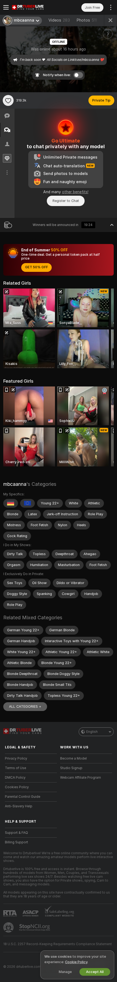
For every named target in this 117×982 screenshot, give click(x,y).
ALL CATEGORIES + (25, 706)
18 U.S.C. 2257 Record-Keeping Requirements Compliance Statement (57, 944)
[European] (27, 503)
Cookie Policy (76, 962)
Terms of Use (15, 768)
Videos (59, 20)
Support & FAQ (16, 833)
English (92, 732)
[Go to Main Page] (35, 7)
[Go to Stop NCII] (35, 927)
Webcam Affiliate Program (80, 777)
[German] (10, 503)
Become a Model (73, 758)
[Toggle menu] (6, 7)
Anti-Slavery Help (18, 806)
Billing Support (16, 842)
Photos (86, 20)
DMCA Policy (15, 777)
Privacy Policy (16, 758)
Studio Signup (71, 768)
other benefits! (75, 192)
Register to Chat (66, 201)
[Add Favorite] (8, 100)
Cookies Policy (17, 787)
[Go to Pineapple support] (9, 927)
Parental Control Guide (22, 797)
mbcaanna (14, 484)
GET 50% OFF (36, 267)
